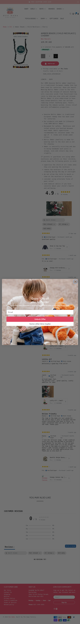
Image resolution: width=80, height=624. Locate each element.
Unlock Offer (40, 319)
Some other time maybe (40, 324)
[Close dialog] (75, 282)
